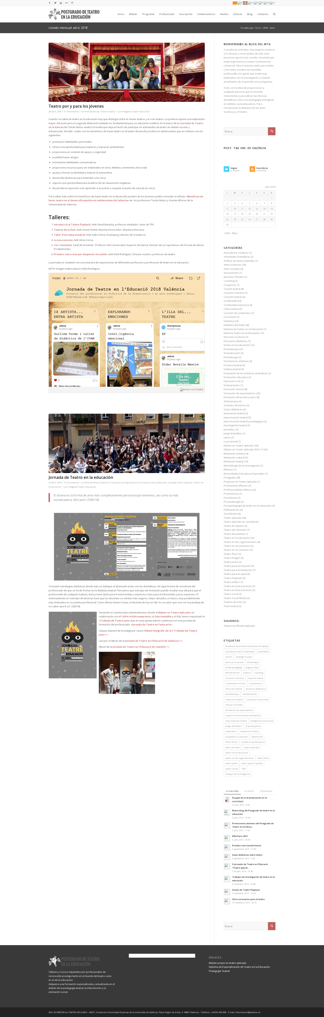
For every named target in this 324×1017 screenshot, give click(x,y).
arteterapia (252, 662)
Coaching (229, 280)
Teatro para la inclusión (237, 566)
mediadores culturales (236, 736)
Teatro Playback (233, 578)
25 (242, 219)
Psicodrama (230, 497)
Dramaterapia (232, 349)
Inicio (258, 27)
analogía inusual (244, 656)
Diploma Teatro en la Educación (242, 333)
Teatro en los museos (236, 549)
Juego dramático (233, 433)
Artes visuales (232, 268)
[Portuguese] (240, 2)
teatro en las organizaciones (239, 758)
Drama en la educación (237, 345)
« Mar (227, 233)
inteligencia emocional (261, 720)
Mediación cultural (234, 457)
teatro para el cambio (252, 763)
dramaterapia (232, 694)
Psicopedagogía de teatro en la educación (248, 505)
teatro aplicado (251, 747)
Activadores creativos (236, 252)
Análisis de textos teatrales (239, 260)
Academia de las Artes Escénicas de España (246, 646)
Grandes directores (235, 405)
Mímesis (228, 469)
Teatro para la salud (235, 574)
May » (235, 233)
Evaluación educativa (236, 377)
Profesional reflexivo (236, 485)
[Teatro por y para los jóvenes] (127, 72)
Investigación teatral (235, 425)
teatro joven (231, 763)
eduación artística (234, 699)
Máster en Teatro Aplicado (239, 445)
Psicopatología (232, 501)
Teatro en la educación (237, 537)
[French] (261, 2)
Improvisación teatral (236, 417)
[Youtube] (61, 3)
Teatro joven (231, 562)
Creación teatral (233, 297)
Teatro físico (231, 554)
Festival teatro (232, 385)
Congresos (230, 285)
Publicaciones (231, 509)
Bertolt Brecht (232, 672)
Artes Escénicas (91, 111)
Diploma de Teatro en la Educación (243, 329)
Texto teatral (231, 606)
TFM (243, 768)
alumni (228, 656)
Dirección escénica (234, 337)
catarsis (247, 672)
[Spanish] (272, 2)
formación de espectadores (239, 710)
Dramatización (232, 353)
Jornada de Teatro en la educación (81, 477)
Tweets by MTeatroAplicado (239, 625)
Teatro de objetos (234, 525)
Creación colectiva (234, 292)
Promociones (231, 493)
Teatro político (232, 582)
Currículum (230, 317)
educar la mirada (233, 704)
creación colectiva (234, 678)
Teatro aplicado (185, 482)
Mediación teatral (234, 461)
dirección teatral (233, 688)
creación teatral (255, 678)
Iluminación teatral (234, 413)
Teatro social (231, 594)
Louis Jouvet (230, 441)
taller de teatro (233, 747)
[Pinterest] (72, 3)
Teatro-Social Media (235, 598)
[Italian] (256, 2)
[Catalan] (235, 2)
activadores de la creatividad (239, 651)
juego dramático (233, 726)
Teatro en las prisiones (237, 546)
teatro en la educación (236, 752)
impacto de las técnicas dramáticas (242, 715)
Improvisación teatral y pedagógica (243, 421)
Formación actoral (234, 389)
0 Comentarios (71, 111)
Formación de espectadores (124, 482)
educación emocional (257, 699)
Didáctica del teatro (235, 325)
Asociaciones (231, 272)
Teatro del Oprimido (235, 529)
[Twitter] (55, 3)
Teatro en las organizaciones (240, 542)
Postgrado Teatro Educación (136, 111)
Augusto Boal (252, 667)
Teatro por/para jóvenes (238, 586)
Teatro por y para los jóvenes (76, 106)
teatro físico (263, 758)
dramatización (250, 694)
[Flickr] (66, 3)
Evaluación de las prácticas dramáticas (246, 373)
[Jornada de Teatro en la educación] (127, 443)
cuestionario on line (235, 683)
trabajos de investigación (237, 774)
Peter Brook (231, 742)
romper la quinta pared (253, 742)
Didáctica (105, 482)
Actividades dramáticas (237, 256)
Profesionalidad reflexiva (238, 489)
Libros (227, 437)
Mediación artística (234, 453)
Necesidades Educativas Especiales (244, 473)
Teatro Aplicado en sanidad (239, 521)
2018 (265, 27)
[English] (251, 2)
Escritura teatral (233, 365)
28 (264, 219)
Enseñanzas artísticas (236, 361)
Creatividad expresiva (236, 305)
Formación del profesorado (153, 482)
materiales (230, 731)
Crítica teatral (231, 309)
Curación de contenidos (237, 313)
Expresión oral (232, 381)
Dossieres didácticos (235, 341)
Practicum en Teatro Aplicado (240, 481)
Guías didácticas (233, 409)
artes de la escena (234, 662)
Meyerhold (257, 736)
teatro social (231, 768)
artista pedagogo (233, 667)
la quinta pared (253, 726)
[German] (267, 2)
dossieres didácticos (256, 688)
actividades (263, 651)
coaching (258, 672)
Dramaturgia (231, 357)
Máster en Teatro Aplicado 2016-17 (243, 449)
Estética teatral (232, 369)
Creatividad (230, 300)
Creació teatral (107, 111)
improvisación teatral (236, 720)
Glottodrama (231, 401)
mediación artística (249, 731)
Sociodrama (230, 513)
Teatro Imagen (232, 558)
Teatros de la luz (233, 602)
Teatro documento (234, 534)
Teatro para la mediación (238, 570)
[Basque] (245, 2)
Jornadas (172, 482)
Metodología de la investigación (242, 465)
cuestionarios (255, 683)
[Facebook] (49, 3)
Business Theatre (234, 277)
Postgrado (230, 477)
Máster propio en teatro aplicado (227, 963)
